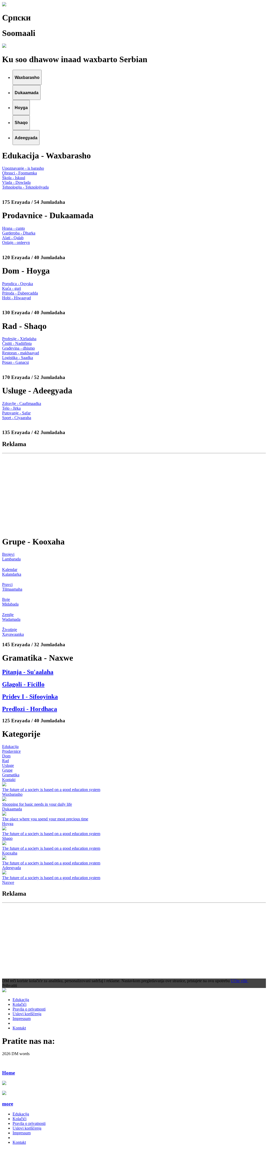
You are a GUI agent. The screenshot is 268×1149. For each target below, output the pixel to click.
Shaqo (7, 838)
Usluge (8, 765)
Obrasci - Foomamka (19, 173)
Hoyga (7, 823)
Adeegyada (11, 867)
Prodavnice (11, 751)
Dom (6, 756)
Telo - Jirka (11, 408)
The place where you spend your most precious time (45, 819)
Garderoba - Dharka (18, 233)
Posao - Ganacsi (15, 362)
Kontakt (8, 779)
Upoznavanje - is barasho (23, 168)
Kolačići (19, 1004)
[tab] (27, 77)
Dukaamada (12, 809)
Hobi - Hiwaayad (16, 298)
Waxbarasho (12, 794)
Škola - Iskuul (13, 177)
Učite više (239, 981)
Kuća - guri (11, 288)
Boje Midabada (10, 601)
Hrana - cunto (13, 228)
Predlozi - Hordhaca (29, 709)
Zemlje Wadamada (11, 617)
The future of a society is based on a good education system (51, 789)
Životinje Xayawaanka (13, 632)
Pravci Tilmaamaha (12, 586)
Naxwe (8, 882)
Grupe (7, 770)
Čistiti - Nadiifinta (17, 343)
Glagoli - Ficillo (23, 684)
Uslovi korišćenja (27, 1014)
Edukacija (10, 746)
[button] (134, 1104)
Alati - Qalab (13, 238)
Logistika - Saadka (17, 357)
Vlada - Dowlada (16, 182)
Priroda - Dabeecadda (20, 293)
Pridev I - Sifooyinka (30, 696)
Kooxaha (9, 853)
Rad (5, 760)
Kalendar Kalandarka (11, 571)
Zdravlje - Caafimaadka (21, 403)
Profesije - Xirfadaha (19, 338)
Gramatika (10, 775)
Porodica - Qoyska (17, 283)
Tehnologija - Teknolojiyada (25, 187)
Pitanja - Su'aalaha (27, 672)
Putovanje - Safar (16, 413)
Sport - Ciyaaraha (16, 417)
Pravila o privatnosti (29, 1009)
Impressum (22, 1018)
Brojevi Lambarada (11, 556)
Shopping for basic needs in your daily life (37, 804)
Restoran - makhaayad (20, 353)
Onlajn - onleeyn (16, 242)
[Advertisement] (134, 494)
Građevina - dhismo (18, 348)
